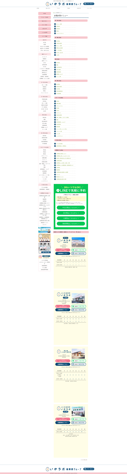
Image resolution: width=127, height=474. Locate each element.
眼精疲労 (58, 28)
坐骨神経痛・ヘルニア (60, 122)
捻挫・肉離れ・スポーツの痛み (62, 117)
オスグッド (58, 112)
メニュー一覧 (89, 8)
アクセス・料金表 (44, 17)
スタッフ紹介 (44, 24)
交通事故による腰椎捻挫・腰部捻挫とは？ (64, 165)
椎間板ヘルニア (59, 74)
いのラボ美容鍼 (44, 260)
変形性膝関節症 (59, 91)
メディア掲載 (44, 36)
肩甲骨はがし (44, 72)
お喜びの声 (79, 8)
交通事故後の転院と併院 (61, 179)
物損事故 (58, 169)
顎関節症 (58, 26)
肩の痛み (58, 41)
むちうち (58, 174)
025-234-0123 (63, 306)
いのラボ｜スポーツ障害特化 (44, 263)
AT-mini (44, 66)
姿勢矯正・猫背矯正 (45, 76)
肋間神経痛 (58, 71)
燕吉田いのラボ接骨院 (44, 48)
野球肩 (57, 108)
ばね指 (57, 54)
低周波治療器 (44, 70)
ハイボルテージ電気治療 (44, 68)
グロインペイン (59, 105)
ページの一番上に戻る (84, 459)
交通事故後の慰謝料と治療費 (62, 172)
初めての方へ (48, 8)
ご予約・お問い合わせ (44, 50)
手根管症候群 (59, 43)
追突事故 (58, 167)
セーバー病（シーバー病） (61, 129)
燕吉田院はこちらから (70, 223)
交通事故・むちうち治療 (44, 78)
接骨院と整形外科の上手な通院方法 (63, 158)
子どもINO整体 (59, 143)
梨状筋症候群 (59, 86)
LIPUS (44, 62)
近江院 (44, 42)
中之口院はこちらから (70, 207)
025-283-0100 (63, 419)
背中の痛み (58, 69)
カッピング (44, 56)
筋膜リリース (44, 60)
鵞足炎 (57, 110)
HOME (38, 8)
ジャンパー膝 (59, 131)
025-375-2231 (63, 361)
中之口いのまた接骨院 (44, 46)
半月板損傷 (58, 93)
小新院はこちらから (70, 218)
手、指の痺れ (59, 50)
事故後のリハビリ (60, 176)
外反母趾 (58, 88)
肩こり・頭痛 (59, 24)
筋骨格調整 (44, 74)
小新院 (44, 44)
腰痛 (57, 64)
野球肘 (57, 101)
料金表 (69, 8)
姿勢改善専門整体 (44, 269)
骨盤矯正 (44, 58)
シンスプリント (59, 135)
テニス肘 (58, 133)
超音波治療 (44, 64)
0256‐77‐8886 (63, 250)
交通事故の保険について (61, 153)
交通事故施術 (59, 160)
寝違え (57, 31)
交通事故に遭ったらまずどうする (63, 155)
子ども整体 (44, 267)
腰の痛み (58, 62)
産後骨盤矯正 (44, 265)
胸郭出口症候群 (59, 47)
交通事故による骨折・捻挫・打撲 (63, 162)
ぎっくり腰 (58, 76)
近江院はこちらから (70, 213)
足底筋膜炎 (58, 124)
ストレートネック (60, 33)
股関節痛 (58, 126)
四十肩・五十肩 (59, 52)
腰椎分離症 (58, 103)
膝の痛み (58, 84)
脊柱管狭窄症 (59, 67)
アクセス (58, 8)
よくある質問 (44, 32)
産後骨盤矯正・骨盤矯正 (61, 145)
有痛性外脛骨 (59, 115)
